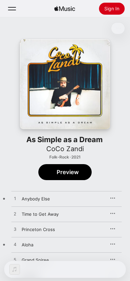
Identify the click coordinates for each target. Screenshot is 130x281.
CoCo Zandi (65, 149)
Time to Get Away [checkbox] (40, 214)
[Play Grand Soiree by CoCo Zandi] (15, 260)
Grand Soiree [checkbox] (35, 260)
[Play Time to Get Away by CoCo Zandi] (15, 214)
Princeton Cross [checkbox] (38, 229)
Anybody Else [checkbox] (36, 198)
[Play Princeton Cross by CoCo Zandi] (15, 229)
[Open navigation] (12, 8)
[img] (64, 9)
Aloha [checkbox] (27, 244)
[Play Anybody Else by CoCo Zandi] (15, 199)
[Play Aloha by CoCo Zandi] (15, 245)
